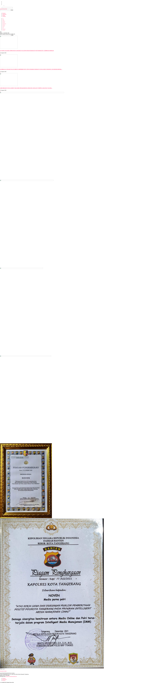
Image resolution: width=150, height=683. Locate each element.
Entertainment (3, 21)
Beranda (3, 1)
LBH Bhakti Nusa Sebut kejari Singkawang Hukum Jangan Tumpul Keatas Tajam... (26, 88)
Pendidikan (3, 20)
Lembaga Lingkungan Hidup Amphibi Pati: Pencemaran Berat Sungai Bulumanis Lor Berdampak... (31, 69)
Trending (4, 4)
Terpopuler (4, 2)
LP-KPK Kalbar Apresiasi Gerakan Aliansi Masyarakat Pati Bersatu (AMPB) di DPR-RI (27, 50)
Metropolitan (3, 22)
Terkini (3, 3)
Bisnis (2, 18)
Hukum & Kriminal (4, 23)
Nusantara (6, 5)
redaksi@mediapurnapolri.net (11, 676)
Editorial (3, 19)
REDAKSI (4, 679)
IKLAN (3, 680)
